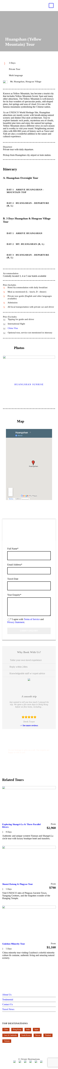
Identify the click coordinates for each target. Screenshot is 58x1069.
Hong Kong (17, 1029)
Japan (36, 1029)
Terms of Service (32, 619)
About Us (6, 994)
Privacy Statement (15, 622)
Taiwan (37, 1035)
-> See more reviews (29, 725)
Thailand (48, 1035)
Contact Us (7, 1004)
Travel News (8, 1009)
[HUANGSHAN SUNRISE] (29, 372)
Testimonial (7, 999)
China (6, 1029)
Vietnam (7, 1041)
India (28, 1029)
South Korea (25, 1035)
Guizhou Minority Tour (13, 944)
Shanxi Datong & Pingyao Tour (17, 884)
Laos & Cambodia (10, 1035)
